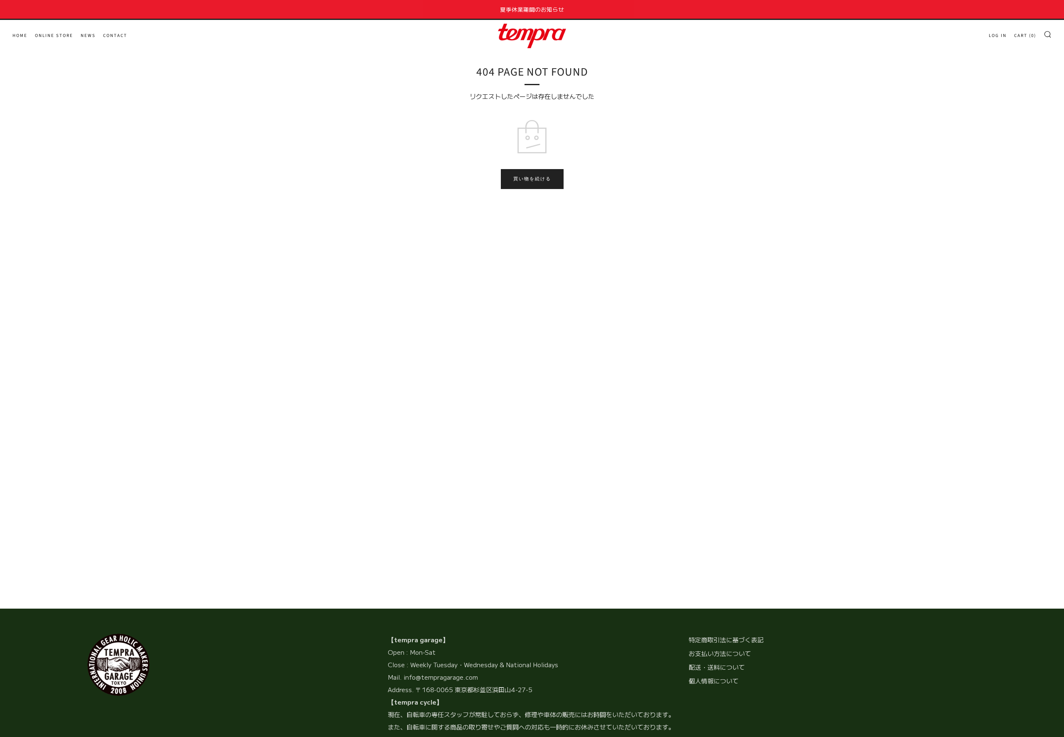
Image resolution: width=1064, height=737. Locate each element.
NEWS (88, 35)
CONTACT (115, 35)
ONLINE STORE (54, 35)
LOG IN (998, 35)
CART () (1025, 35)
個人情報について (714, 680)
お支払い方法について (720, 653)
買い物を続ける (532, 179)
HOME (19, 35)
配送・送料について (717, 667)
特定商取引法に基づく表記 (726, 639)
